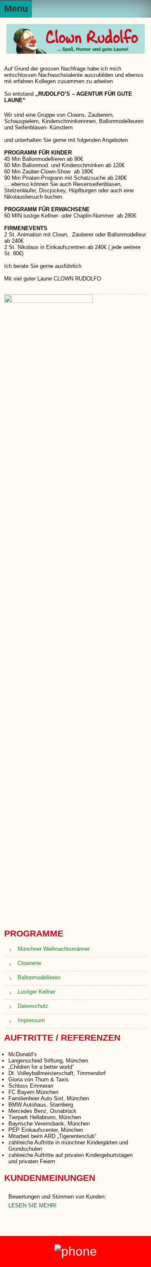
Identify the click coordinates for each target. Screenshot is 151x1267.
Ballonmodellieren (39, 977)
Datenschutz (33, 1006)
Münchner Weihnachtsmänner (54, 949)
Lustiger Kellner (36, 992)
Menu (16, 8)
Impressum (31, 1020)
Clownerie (29, 963)
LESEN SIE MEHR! (32, 1205)
